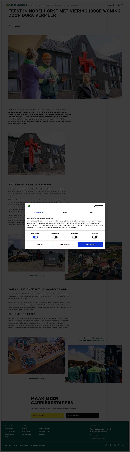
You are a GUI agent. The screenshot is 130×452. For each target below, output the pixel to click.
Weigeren (40, 244)
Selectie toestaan (65, 244)
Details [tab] (65, 212)
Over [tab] (91, 212)
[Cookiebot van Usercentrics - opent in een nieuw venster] (95, 206)
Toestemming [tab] (38, 212)
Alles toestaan (90, 244)
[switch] (55, 237)
